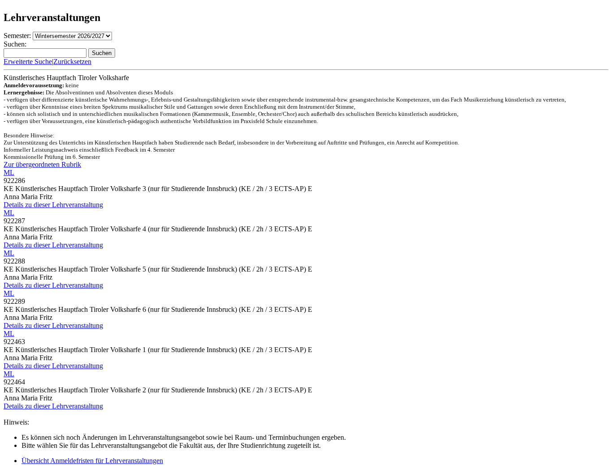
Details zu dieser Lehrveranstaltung (53, 204)
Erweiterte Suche (28, 61)
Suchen (102, 53)
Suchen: (15, 44)
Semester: (17, 35)
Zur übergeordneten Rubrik (42, 164)
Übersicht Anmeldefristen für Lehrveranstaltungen (92, 460)
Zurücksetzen (72, 61)
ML (9, 172)
